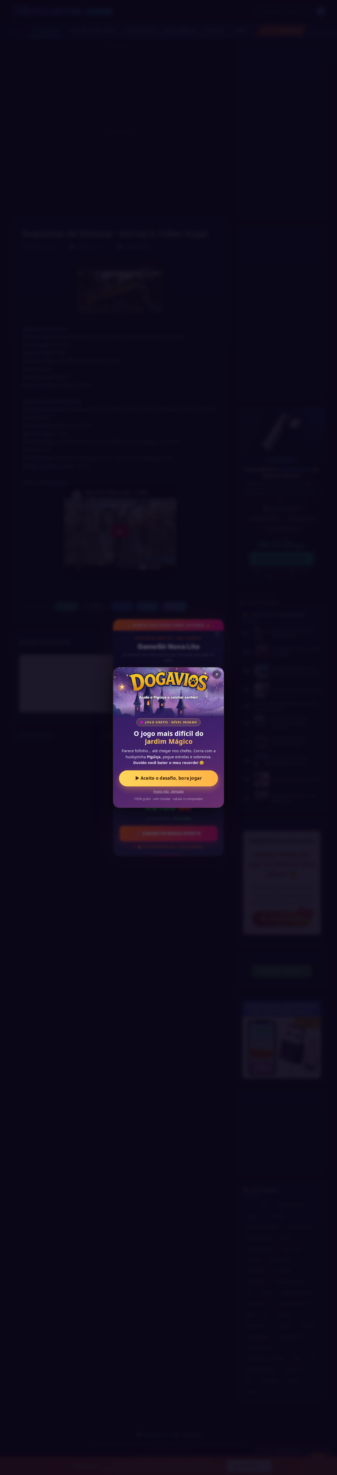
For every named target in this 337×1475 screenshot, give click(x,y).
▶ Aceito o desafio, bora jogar (168, 778)
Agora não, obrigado (168, 791)
